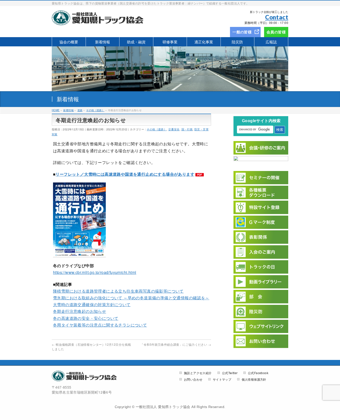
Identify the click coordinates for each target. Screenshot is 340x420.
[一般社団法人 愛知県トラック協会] (97, 19)
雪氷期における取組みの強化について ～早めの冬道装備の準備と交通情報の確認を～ (131, 298)
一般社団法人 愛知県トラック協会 (163, 407)
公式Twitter (230, 373)
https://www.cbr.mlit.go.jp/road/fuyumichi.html (94, 272)
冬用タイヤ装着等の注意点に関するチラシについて (100, 325)
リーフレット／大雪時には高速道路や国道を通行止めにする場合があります (125, 174)
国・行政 (187, 129)
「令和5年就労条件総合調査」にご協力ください (175, 344)
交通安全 (174, 129)
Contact (276, 17)
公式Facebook (258, 373)
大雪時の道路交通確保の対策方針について (92, 304)
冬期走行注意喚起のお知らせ (79, 311)
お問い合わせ (193, 379)
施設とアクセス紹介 (198, 373)
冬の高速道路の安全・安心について (85, 318)
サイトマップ (222, 379)
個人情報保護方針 (254, 379)
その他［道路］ (157, 129)
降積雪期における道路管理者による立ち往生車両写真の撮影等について (118, 291)
